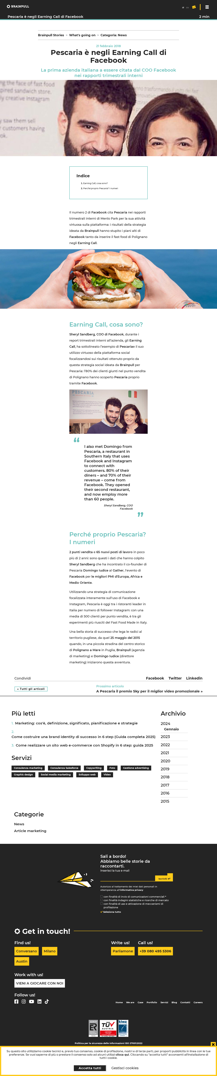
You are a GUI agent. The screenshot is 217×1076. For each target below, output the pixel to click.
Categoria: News (114, 35)
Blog (174, 1002)
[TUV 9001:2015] (108, 1028)
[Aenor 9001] (93, 1028)
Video (107, 774)
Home (119, 1002)
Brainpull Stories (51, 35)
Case (140, 1002)
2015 (165, 801)
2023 (165, 736)
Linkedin (194, 678)
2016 (165, 793)
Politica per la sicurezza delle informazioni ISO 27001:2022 (108, 1043)
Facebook (155, 678)
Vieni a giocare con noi (39, 983)
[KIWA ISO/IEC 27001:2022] (123, 1028)
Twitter (175, 678)
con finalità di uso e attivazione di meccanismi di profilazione (133, 905)
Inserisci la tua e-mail (114, 870)
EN (187, 7)
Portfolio (152, 1002)
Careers (198, 1002)
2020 (165, 761)
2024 (165, 723)
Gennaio (171, 729)
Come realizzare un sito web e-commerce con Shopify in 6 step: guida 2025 (84, 745)
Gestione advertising (136, 767)
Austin (21, 961)
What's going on (82, 35)
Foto (112, 767)
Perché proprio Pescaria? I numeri (100, 188)
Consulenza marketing (28, 767)
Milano (50, 951)
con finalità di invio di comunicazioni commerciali (135, 896)
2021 (165, 752)
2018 (165, 777)
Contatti (185, 1002)
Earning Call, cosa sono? (95, 183)
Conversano (26, 951)
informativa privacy (131, 890)
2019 (165, 769)
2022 (165, 744)
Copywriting (94, 767)
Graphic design (23, 774)
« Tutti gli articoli (31, 689)
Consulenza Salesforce (64, 767)
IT (183, 7)
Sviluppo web (87, 774)
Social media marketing (56, 774)
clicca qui (122, 1054)
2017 (165, 785)
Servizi (164, 1002)
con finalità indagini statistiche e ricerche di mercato (136, 900)
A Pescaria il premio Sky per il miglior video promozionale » (149, 691)
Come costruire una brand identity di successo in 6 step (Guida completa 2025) (83, 737)
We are (130, 1002)
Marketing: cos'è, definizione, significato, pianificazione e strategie (76, 723)
